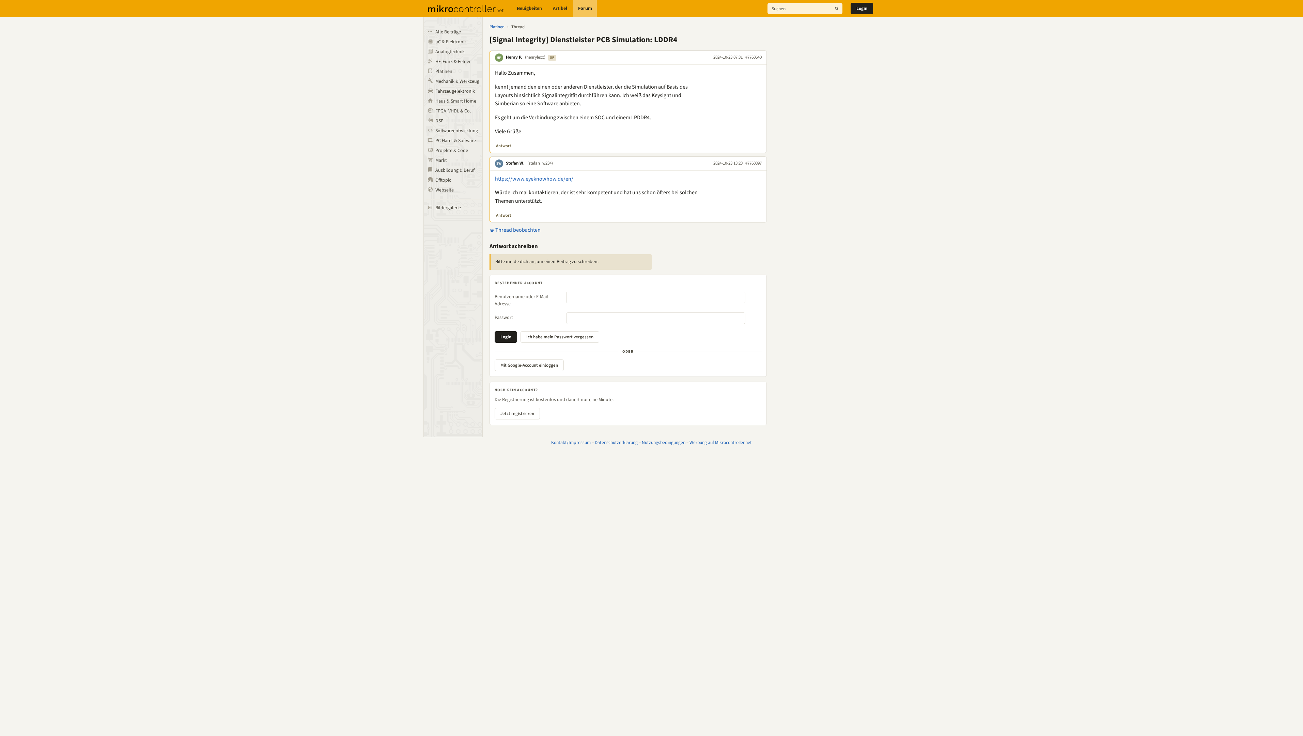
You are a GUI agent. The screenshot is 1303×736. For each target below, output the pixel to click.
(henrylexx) (535, 57)
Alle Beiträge (448, 32)
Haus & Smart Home (455, 101)
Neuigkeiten (529, 8)
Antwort (503, 146)
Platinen (443, 71)
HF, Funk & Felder (453, 61)
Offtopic (443, 180)
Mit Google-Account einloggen (529, 365)
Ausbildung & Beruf (455, 170)
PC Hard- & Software (455, 140)
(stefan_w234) (540, 163)
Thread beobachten (517, 230)
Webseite (444, 190)
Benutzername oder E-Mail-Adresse (522, 300)
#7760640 (753, 57)
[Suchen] (837, 8)
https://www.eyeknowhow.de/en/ (534, 179)
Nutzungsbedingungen (663, 442)
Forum (585, 8)
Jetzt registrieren (517, 414)
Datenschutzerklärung (616, 442)
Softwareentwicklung (456, 130)
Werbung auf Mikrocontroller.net (720, 442)
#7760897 (753, 163)
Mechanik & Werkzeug (457, 81)
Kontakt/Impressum (571, 442)
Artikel (560, 8)
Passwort (504, 317)
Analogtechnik (450, 51)
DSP (439, 121)
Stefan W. (515, 163)
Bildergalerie (448, 207)
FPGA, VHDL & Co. (453, 111)
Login (861, 8)
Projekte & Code (451, 150)
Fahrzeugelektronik (455, 91)
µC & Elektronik (451, 42)
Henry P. (514, 57)
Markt (441, 160)
